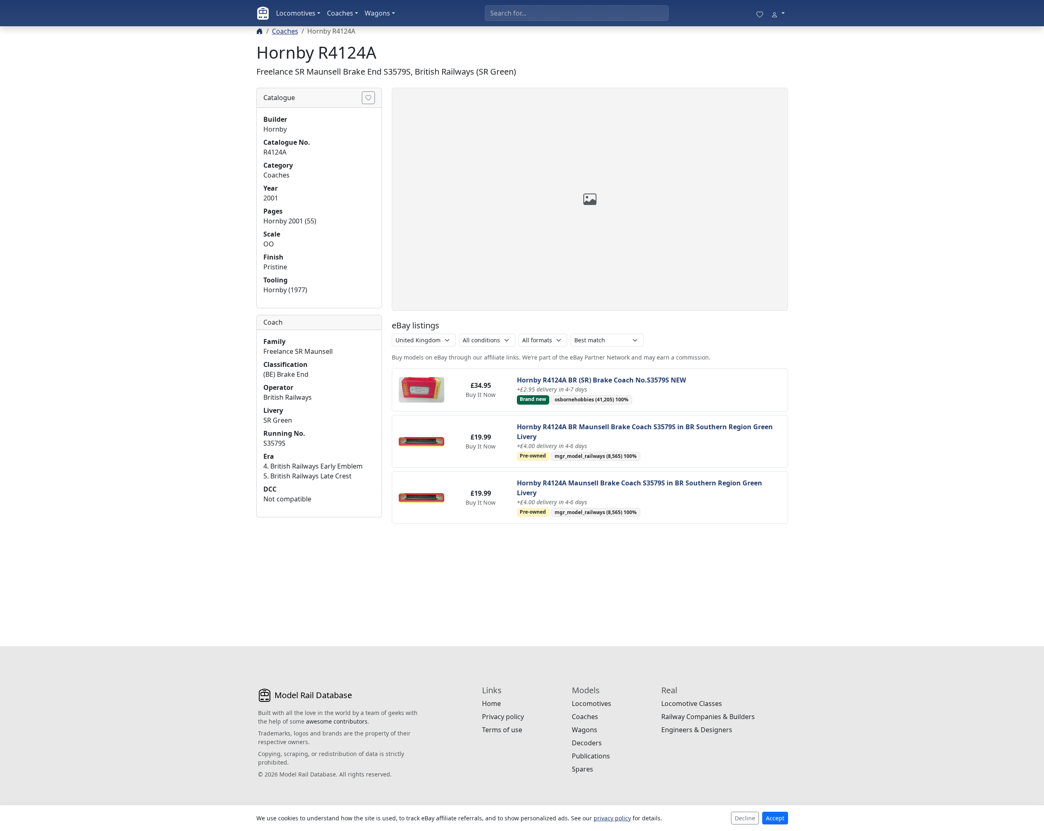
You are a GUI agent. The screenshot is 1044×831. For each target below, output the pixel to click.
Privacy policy (503, 716)
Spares (582, 769)
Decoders (587, 742)
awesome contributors (337, 721)
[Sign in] (778, 13)
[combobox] (577, 13)
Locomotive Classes (691, 703)
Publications (591, 755)
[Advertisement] (319, 575)
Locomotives (295, 13)
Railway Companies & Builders (708, 716)
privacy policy (612, 818)
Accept (775, 818)
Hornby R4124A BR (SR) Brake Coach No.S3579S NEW (601, 380)
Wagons (377, 13)
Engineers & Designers (696, 729)
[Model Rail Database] (263, 13)
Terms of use (502, 729)
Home (491, 703)
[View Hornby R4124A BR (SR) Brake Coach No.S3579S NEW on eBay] (422, 389)
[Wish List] (760, 13)
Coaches (340, 13)
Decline (745, 818)
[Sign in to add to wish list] (368, 97)
